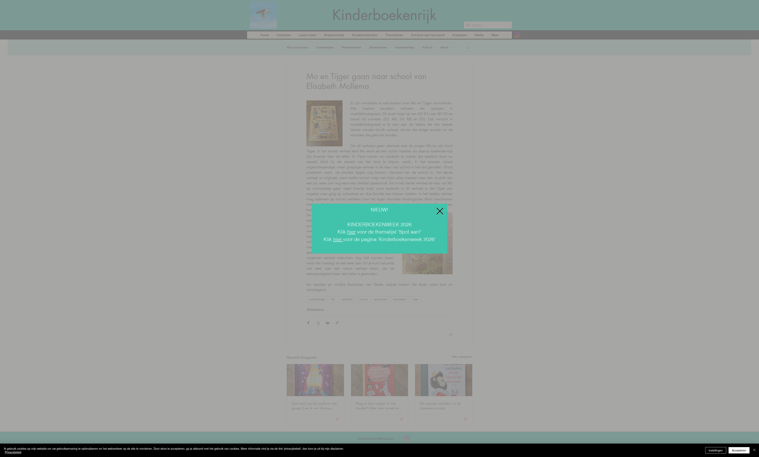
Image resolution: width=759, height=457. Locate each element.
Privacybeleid (13, 452)
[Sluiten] (754, 450)
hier (351, 232)
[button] (439, 211)
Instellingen (716, 450)
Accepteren (739, 450)
